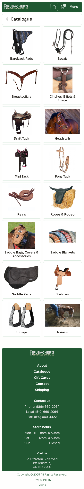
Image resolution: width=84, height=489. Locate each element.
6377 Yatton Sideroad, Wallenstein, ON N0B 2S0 (42, 463)
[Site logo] (42, 353)
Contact (42, 384)
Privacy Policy (42, 480)
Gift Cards (42, 378)
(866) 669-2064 (47, 406)
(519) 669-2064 (46, 412)
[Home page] (16, 7)
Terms (42, 485)
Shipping (42, 390)
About (42, 365)
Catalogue (21, 19)
